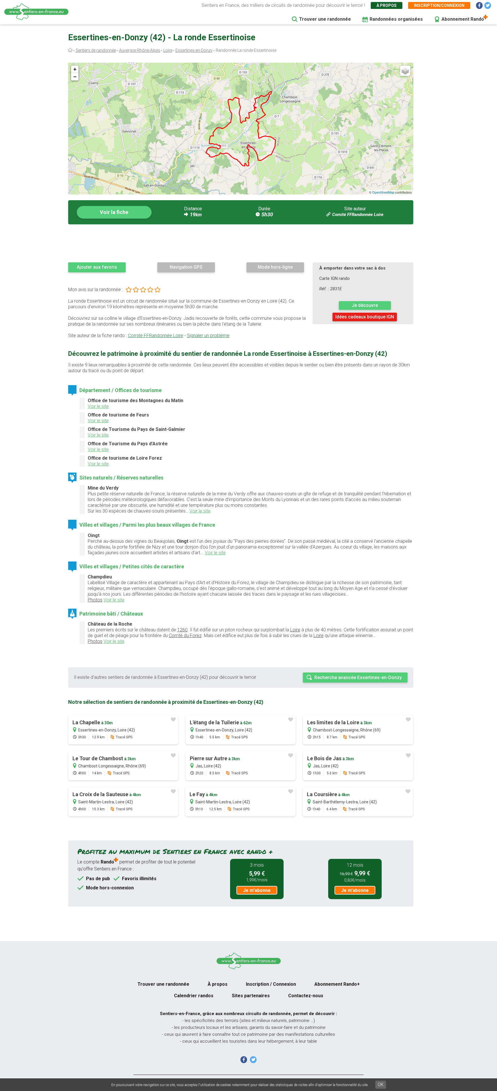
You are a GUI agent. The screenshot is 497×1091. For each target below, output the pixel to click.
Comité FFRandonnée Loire (357, 214)
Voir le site (98, 406)
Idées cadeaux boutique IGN (364, 317)
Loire (167, 50)
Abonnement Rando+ (337, 984)
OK (381, 1084)
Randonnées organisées (396, 19)
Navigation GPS (186, 267)
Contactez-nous (305, 995)
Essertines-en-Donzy (194, 50)
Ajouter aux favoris (97, 267)
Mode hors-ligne (275, 267)
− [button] (75, 77)
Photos (95, 600)
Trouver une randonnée (325, 19)
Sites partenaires (251, 995)
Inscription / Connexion (271, 984)
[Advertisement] (240, 243)
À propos (386, 5)
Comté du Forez (185, 635)
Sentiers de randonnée (96, 50)
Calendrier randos (193, 995)
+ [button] (75, 69)
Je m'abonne (257, 890)
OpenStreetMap (383, 192)
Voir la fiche (114, 212)
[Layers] (405, 71)
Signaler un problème (208, 335)
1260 (182, 630)
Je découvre (365, 305)
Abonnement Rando (462, 19)
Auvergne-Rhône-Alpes (139, 50)
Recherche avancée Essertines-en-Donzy (358, 677)
